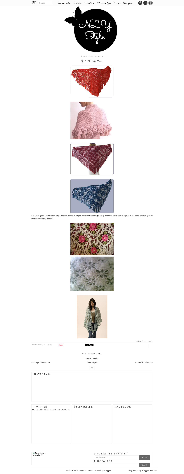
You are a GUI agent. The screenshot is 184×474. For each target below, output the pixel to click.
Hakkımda (64, 3)
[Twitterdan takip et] (145, 3)
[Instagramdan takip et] (150, 3)
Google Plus (71, 471)
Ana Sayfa (92, 363)
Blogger (107, 471)
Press (117, 3)
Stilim (77, 3)
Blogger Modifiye (149, 471)
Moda (150, 341)
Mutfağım (104, 3)
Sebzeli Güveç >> (144, 363)
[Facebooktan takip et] (140, 3)
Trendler (89, 3)
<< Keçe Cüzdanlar (40, 363)
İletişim (127, 3)
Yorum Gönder (92, 359)
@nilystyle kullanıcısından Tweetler (51, 409)
